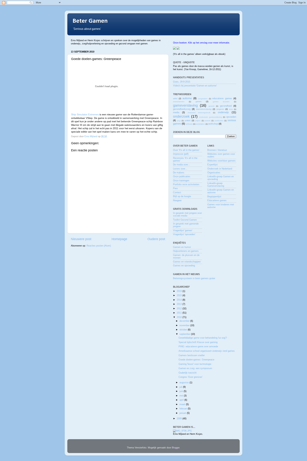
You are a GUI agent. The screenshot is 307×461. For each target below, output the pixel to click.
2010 (179, 317)
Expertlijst (212, 164)
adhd (175, 98)
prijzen (198, 121)
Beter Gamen (90, 21)
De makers (178, 172)
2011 (179, 313)
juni (181, 391)
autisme (187, 98)
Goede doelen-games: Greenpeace (196, 359)
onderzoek (181, 116)
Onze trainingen (181, 180)
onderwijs (223, 112)
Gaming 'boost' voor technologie (195, 364)
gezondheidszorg (181, 109)
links (231, 109)
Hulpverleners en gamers (186, 251)
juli (181, 387)
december (184, 321)
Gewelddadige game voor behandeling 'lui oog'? (203, 338)
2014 (179, 300)
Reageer (177, 200)
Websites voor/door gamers (221, 161)
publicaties (219, 121)
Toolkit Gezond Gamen (185, 220)
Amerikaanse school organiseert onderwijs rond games (207, 351)
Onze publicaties (181, 176)
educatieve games (222, 98)
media (176, 112)
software (189, 124)
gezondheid (226, 106)
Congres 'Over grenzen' (190, 377)
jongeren (220, 109)
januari (183, 413)
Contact (177, 192)
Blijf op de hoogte (182, 196)
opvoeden (231, 117)
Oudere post (156, 239)
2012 (179, 308)
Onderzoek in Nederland (219, 169)
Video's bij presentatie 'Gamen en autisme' (195, 85)
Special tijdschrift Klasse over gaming (198, 342)
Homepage (119, 239)
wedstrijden (200, 124)
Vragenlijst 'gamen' (182, 230)
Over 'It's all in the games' (186, 150)
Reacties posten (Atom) (99, 246)
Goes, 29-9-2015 (181, 82)
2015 (179, 295)
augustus (184, 382)
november (184, 325)
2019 (179, 291)
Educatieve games (217, 200)
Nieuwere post (81, 239)
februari (183, 408)
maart (182, 404)
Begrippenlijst (214, 196)
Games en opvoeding (184, 265)
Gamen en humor (182, 247)
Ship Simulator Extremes (85, 114)
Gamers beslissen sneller (192, 355)
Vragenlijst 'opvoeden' (184, 234)
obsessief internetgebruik (199, 113)
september (185, 334)
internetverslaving (203, 109)
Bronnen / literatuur (217, 150)
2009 (179, 418)
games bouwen (221, 102)
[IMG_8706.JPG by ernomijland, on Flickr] (182, 431)
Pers (175, 188)
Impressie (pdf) (180, 154)
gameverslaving (185, 105)
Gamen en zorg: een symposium (195, 368)
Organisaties (213, 172)
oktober (183, 329)
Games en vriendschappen (187, 261)
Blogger (175, 447)
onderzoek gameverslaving (210, 117)
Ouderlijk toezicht (187, 373)
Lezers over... (180, 169)
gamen (198, 101)
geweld (211, 106)
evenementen (178, 102)
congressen (203, 99)
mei (181, 395)
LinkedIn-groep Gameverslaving (215, 184)
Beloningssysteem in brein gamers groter (194, 278)
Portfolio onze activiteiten (186, 184)
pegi (179, 121)
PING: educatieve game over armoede (198, 346)
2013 (179, 304)
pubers (207, 121)
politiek (188, 120)
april (181, 400)
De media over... (181, 164)
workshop (213, 124)
